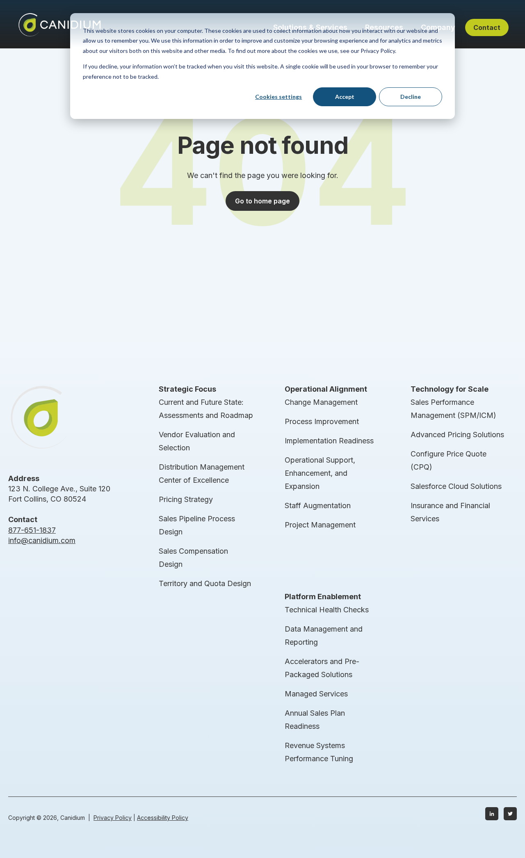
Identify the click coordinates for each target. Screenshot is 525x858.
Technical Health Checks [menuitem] (327, 609)
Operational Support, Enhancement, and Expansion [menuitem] (320, 473)
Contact (486, 27)
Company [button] (438, 27)
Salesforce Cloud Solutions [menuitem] (456, 486)
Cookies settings (278, 96)
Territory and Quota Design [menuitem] (205, 583)
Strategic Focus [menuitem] (187, 389)
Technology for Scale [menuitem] (449, 389)
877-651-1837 (32, 530)
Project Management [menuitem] (320, 524)
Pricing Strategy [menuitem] (186, 499)
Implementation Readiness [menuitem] (329, 440)
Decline (410, 96)
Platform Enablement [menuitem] (323, 596)
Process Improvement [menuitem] (322, 421)
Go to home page (262, 201)
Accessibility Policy (162, 817)
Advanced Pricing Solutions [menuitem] (457, 434)
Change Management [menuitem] (321, 402)
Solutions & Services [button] (310, 27)
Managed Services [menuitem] (316, 693)
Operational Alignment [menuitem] (326, 389)
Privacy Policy (113, 817)
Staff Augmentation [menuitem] (318, 505)
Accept (344, 96)
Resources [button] (384, 27)
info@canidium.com (41, 540)
